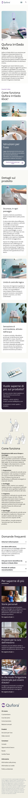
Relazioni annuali (7, 724)
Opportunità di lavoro (8, 747)
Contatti (4, 744)
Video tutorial (6, 736)
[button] (14, 109)
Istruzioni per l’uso (7, 733)
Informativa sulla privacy (9, 762)
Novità (3, 751)
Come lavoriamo (6, 721)
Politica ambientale (7, 769)
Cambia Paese (6, 754)
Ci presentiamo (6, 714)
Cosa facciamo (6, 718)
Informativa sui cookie (8, 766)
